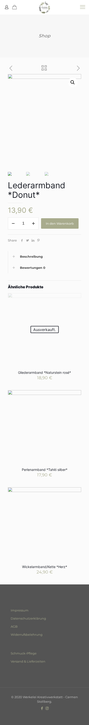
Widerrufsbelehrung (26, 634)
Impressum (19, 610)
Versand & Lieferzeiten (28, 661)
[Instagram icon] (47, 708)
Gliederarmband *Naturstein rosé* (44, 372)
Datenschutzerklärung (28, 618)
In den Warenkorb (60, 223)
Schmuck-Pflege (24, 653)
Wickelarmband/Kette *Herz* (44, 567)
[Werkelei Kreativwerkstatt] (44, 7)
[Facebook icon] (42, 708)
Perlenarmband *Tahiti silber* (44, 470)
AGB (14, 626)
